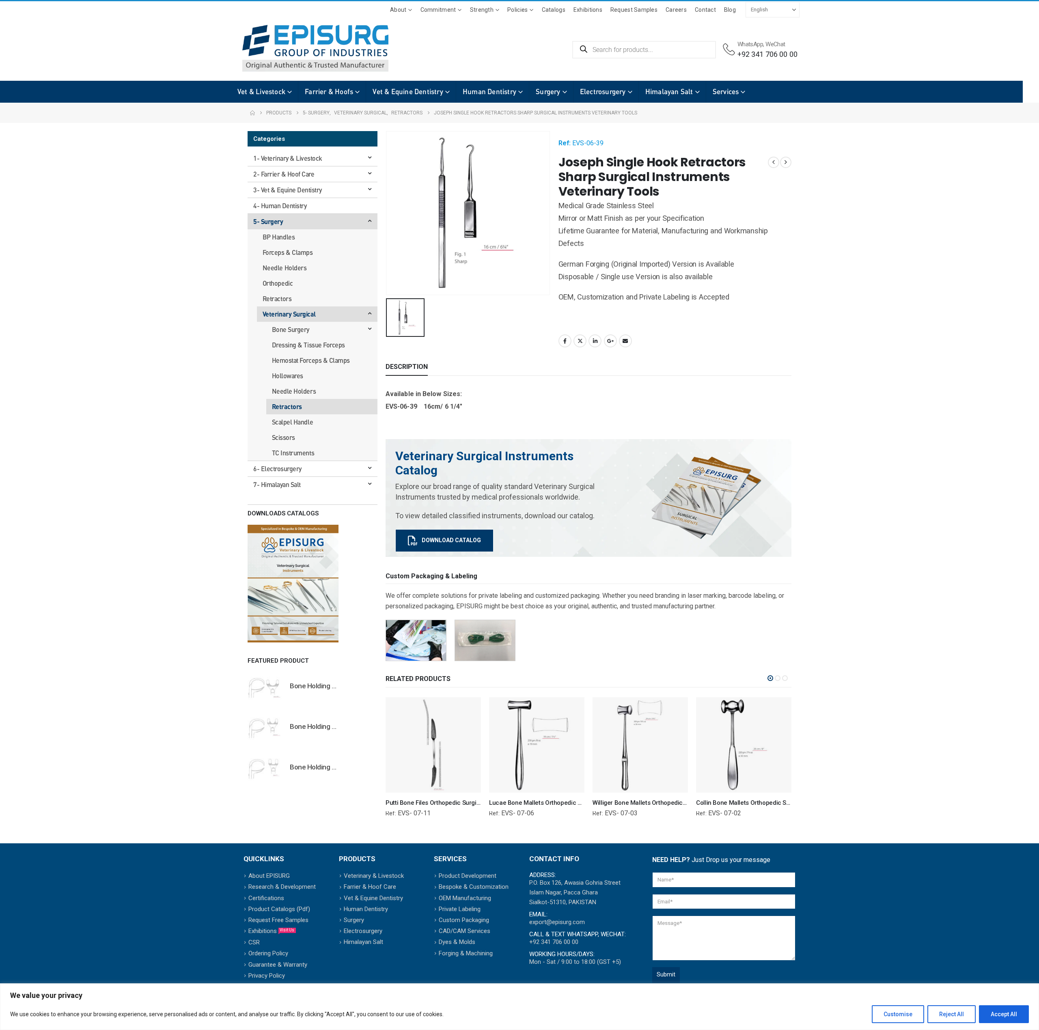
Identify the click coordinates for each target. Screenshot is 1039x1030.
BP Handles (279, 237)
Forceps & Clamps (288, 252)
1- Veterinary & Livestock (287, 158)
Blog (730, 9)
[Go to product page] (265, 687)
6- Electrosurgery (277, 468)
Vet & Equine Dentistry (408, 91)
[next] (785, 162)
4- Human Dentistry (279, 205)
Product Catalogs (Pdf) (279, 909)
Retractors (277, 298)
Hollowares (287, 375)
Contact (705, 9)
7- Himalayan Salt (277, 484)
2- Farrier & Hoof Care (283, 174)
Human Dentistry (489, 91)
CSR (254, 942)
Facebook (564, 340)
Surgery (548, 91)
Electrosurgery (603, 91)
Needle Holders (284, 268)
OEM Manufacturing (465, 898)
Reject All (951, 1014)
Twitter (579, 340)
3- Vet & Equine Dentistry (287, 190)
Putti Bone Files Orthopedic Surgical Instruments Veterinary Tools (475, 802)
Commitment (438, 9)
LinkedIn (594, 340)
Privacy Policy (266, 975)
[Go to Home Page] (252, 113)
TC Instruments (293, 453)
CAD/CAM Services (464, 931)
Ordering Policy (268, 953)
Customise (898, 1014)
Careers (676, 9)
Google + (610, 340)
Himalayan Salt (669, 91)
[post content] (433, 745)
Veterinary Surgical (289, 314)
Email (625, 340)
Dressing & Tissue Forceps (308, 345)
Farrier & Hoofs (329, 91)
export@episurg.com (557, 922)
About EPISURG (269, 875)
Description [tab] (407, 367)
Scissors (283, 437)
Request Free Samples (278, 920)
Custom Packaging (464, 920)
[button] (770, 678)
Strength (482, 9)
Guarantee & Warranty (277, 964)
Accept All (1004, 1014)
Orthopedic (278, 283)
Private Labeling (460, 909)
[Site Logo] (303, 48)
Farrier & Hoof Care (370, 886)
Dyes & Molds (457, 942)
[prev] (773, 162)
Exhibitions (587, 9)
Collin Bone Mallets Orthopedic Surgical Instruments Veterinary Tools (791, 802)
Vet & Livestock (261, 91)
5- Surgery (268, 221)
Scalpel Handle (292, 422)
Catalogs (553, 9)
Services (726, 91)
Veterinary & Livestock (374, 875)
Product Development (467, 875)
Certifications (266, 898)
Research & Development (282, 886)
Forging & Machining (466, 953)
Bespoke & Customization (474, 886)
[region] (519, 1006)
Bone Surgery (290, 329)
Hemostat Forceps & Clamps (311, 360)
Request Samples (633, 9)
